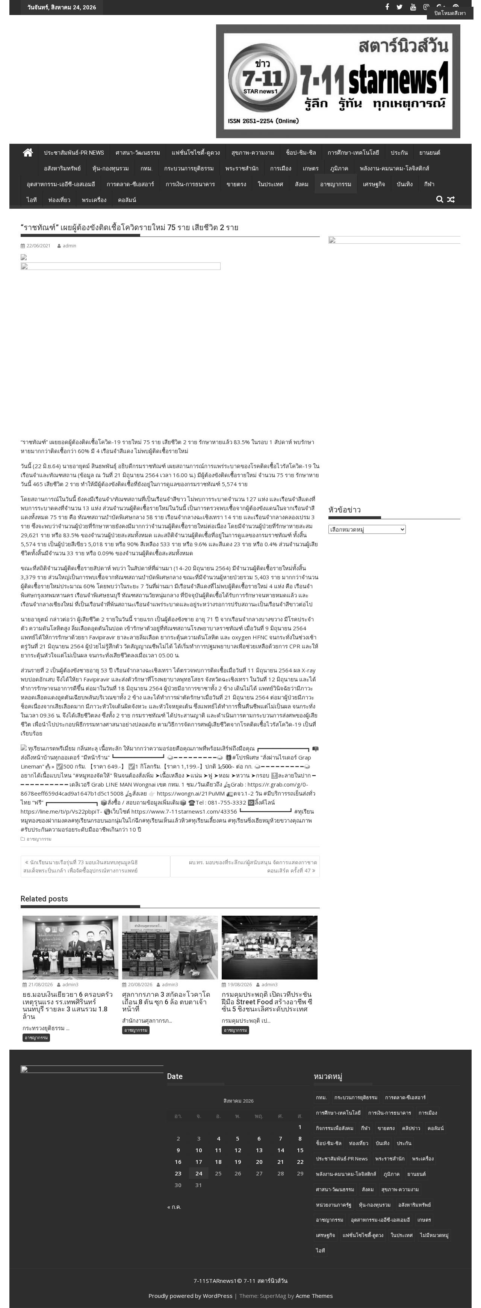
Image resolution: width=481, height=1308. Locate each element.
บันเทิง (405, 184)
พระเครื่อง (94, 200)
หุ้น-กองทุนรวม (110, 168)
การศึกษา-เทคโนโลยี (353, 152)
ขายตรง (236, 184)
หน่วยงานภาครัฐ (333, 1204)
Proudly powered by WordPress (190, 1295)
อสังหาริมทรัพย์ (62, 168)
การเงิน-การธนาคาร (190, 184)
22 (300, 1161)
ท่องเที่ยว (59, 200)
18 (218, 1161)
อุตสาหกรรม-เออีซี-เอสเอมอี (61, 184)
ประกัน (399, 152)
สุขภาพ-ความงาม (252, 152)
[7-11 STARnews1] (28, 151)
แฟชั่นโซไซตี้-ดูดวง (196, 152)
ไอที (32, 200)
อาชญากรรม (335, 184)
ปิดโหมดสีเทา (450, 13)
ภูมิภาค (339, 168)
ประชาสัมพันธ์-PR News (74, 152)
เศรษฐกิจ (374, 184)
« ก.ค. (174, 1206)
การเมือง (280, 168)
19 (237, 1161)
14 (280, 1150)
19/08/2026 (239, 984)
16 (178, 1161)
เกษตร (311, 168)
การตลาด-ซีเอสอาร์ (130, 184)
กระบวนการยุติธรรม (189, 168)
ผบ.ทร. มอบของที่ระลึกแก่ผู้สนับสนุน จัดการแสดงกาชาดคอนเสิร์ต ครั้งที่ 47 (253, 866)
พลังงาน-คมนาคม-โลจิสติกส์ (394, 168)
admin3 (70, 984)
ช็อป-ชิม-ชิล (301, 152)
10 (198, 1150)
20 (259, 1161)
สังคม (302, 184)
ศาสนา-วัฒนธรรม (138, 152)
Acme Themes (314, 1295)
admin (69, 246)
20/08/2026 (139, 984)
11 (218, 1150)
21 (280, 1161)
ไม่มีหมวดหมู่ (434, 1235)
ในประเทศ (270, 184)
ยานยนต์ (429, 152)
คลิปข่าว (411, 1128)
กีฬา (429, 184)
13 (259, 1150)
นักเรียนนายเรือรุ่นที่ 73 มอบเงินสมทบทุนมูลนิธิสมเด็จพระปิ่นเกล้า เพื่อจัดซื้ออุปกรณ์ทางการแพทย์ (80, 866)
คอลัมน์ (127, 200)
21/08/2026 (40, 984)
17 (198, 1161)
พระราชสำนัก (242, 168)
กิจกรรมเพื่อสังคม (335, 1128)
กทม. (147, 168)
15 (300, 1150)
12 (237, 1150)
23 (178, 1173)
